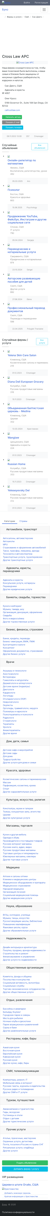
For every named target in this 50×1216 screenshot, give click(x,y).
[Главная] (3, 17)
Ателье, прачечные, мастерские (19, 1138)
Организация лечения (14, 892)
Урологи (7, 727)
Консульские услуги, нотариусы (19, 583)
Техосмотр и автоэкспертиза (17, 553)
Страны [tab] (23, 521)
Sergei (29, 270)
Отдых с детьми (11, 1118)
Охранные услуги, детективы (18, 1141)
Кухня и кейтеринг (12, 606)
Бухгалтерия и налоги (14, 644)
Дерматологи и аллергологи (17, 683)
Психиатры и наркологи (15, 711)
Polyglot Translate (35, 329)
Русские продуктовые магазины (19, 850)
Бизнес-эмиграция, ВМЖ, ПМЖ (19, 641)
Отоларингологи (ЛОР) (14, 699)
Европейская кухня (12, 1053)
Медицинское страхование (17, 885)
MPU (5, 544)
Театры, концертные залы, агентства (21, 811)
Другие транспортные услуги (18, 560)
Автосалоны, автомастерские (18, 538)
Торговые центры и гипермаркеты (20, 853)
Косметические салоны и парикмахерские (24, 779)
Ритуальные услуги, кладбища (18, 1147)
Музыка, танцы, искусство (16, 918)
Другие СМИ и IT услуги (15, 1092)
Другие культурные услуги (16, 818)
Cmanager (38, 136)
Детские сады (10, 753)
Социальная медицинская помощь (20, 895)
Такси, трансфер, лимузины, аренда (21, 550)
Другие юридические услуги (17, 589)
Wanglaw (13, 437)
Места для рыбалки (13, 1018)
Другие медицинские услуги (17, 898)
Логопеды (8, 695)
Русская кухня (10, 1060)
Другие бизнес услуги (14, 654)
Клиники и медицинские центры (19, 879)
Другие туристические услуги (18, 1121)
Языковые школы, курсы (15, 927)
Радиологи (8, 717)
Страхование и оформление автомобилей (24, 547)
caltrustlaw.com (12, 110)
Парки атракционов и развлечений (20, 1024)
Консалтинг (9, 647)
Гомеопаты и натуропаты (15, 680)
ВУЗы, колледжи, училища (16, 915)
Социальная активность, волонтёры (21, 982)
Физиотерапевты (11, 730)
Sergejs (30, 240)
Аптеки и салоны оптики (15, 876)
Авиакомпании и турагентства (18, 1109)
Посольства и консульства (16, 979)
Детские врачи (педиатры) (16, 686)
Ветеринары (9, 677)
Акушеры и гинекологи (14, 670)
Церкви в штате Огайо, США (20, 1184)
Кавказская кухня (11, 1056)
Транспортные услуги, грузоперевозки (22, 557)
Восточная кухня (11, 1050)
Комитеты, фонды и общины (17, 976)
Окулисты (8, 705)
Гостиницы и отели (12, 1115)
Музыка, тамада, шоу (13, 609)
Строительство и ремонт (15, 953)
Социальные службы (13, 985)
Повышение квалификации (16, 924)
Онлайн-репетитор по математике (22, 162)
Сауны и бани (10, 1027)
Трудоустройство (12, 759)
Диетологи (8, 689)
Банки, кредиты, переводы (16, 638)
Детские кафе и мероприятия (18, 750)
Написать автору (13, 117)
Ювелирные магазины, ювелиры (19, 856)
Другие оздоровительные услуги (19, 791)
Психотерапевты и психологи (18, 714)
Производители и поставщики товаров (22, 841)
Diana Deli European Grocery (26, 381)
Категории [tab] (9, 521)
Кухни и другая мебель (14, 834)
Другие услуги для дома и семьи (19, 762)
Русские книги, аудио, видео (17, 847)
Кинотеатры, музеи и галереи (18, 808)
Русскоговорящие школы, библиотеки (22, 921)
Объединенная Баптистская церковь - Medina (26, 410)
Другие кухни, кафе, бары (16, 1063)
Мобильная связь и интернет (17, 1083)
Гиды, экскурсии (11, 1112)
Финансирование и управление (19, 956)
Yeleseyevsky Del (19, 490)
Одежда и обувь (11, 837)
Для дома (7, 756)
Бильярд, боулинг (12, 1012)
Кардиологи (9, 692)
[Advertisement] (25, 37)
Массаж (7, 782)
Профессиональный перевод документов (26, 309)
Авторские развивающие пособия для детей (24, 280)
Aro (28, 181)
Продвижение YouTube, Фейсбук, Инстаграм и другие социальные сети (27, 219)
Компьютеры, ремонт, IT (15, 1079)
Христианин (32, 429)
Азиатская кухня (11, 1047)
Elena (29, 299)
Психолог (14, 189)
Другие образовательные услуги (19, 930)
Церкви (6, 814)
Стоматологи (9, 720)
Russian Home (16, 464)
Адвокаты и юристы (13, 580)
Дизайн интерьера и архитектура (20, 947)
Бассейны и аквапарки (14, 1008)
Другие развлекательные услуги (19, 1030)
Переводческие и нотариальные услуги (22, 250)
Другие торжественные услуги (19, 621)
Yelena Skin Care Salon (22, 355)
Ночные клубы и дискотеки (17, 1021)
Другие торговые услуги (15, 859)
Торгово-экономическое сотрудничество (24, 989)
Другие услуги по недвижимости (20, 959)
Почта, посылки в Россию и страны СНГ (23, 1144)
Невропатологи (11, 702)
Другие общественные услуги (18, 992)
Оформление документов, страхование (23, 651)
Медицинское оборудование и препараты (24, 882)
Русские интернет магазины (17, 844)
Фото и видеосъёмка (13, 618)
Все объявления (39, 146)
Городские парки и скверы (16, 1015)
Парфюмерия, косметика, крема (19, 785)
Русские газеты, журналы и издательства (24, 1086)
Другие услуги (10, 1150)
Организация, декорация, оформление (22, 612)
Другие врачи (10, 733)
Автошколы (9, 541)
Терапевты (8, 724)
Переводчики (10, 586)
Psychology (32, 207)
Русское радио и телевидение (18, 1089)
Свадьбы (7, 615)
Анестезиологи (10, 674)
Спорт (6, 788)
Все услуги (42, 341)
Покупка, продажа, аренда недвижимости (24, 950)
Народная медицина (13, 889)
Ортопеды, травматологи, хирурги (20, 708)
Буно (4, 1204)
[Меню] (44, 9)
